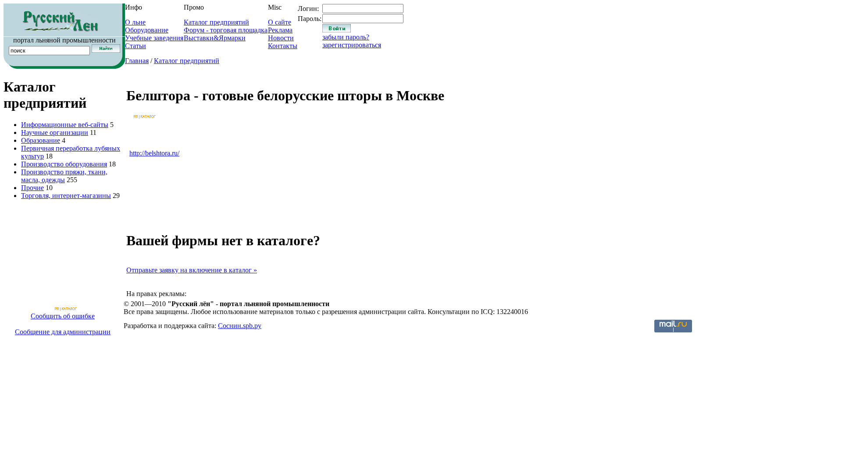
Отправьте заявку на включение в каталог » (191, 270)
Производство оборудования (64, 164)
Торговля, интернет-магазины (66, 195)
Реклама (280, 30)
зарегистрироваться (351, 45)
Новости (281, 38)
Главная (137, 60)
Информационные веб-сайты (64, 124)
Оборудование (146, 30)
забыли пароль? (345, 37)
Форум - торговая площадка (226, 30)
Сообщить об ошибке (63, 316)
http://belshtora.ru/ (154, 153)
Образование (40, 140)
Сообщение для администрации (63, 331)
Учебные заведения (154, 38)
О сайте (279, 22)
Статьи (135, 45)
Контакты (282, 45)
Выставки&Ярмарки (215, 38)
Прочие (32, 187)
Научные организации (54, 132)
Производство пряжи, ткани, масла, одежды (64, 176)
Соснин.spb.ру (239, 325)
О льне (135, 22)
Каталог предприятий (216, 22)
